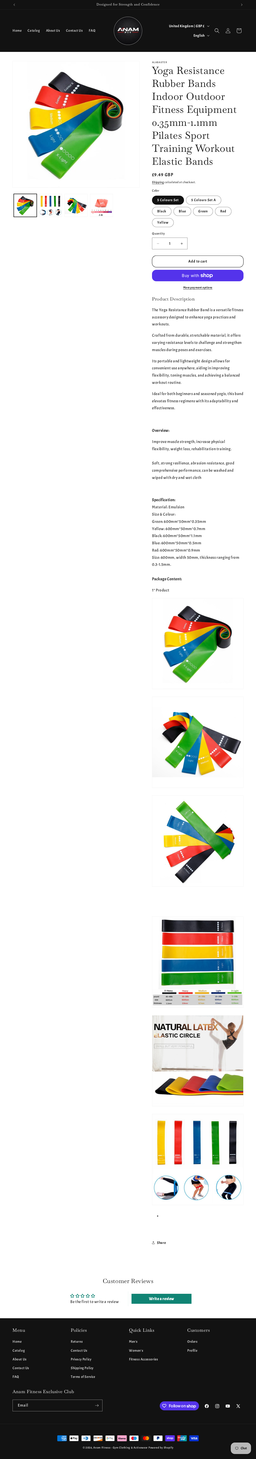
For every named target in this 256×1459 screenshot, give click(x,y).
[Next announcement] (241, 4)
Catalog (18, 1350)
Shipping (158, 182)
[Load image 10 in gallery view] (101, 205)
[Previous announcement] (14, 4)
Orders (192, 1341)
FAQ (15, 1377)
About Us (19, 1359)
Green (203, 211)
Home (17, 1341)
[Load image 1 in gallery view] (25, 205)
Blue (182, 211)
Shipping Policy (82, 1368)
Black (161, 211)
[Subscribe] (96, 1405)
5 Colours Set (168, 200)
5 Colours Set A (203, 200)
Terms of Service (83, 1377)
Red (223, 211)
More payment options (197, 288)
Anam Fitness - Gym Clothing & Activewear (120, 1447)
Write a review (161, 1298)
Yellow (162, 222)
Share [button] (161, 1243)
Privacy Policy (81, 1359)
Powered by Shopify (161, 1447)
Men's (133, 1341)
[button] (217, 30)
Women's (136, 1350)
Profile (192, 1350)
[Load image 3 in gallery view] (76, 205)
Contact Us (20, 1368)
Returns (77, 1341)
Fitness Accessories (143, 1359)
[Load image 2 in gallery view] (50, 205)
